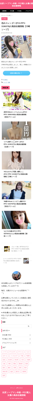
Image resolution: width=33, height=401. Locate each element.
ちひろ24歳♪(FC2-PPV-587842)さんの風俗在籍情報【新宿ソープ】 (15, 233)
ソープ (5, 82)
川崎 (9, 82)
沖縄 (14, 367)
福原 (11, 371)
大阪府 (28, 359)
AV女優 (12, 11)
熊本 (25, 367)
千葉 (22, 355)
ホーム (12, 388)
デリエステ (12, 352)
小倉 (4, 363)
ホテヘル (5, 355)
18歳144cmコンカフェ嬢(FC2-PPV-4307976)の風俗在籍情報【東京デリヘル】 (15, 203)
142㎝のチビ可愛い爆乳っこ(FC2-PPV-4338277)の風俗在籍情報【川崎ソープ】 (15, 174)
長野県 (24, 371)
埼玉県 (16, 359)
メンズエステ (14, 355)
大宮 (22, 359)
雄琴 (4, 375)
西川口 (17, 371)
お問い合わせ (19, 388)
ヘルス (28, 352)
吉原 (4, 359)
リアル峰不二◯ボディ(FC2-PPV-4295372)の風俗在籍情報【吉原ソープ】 (15, 144)
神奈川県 (5, 371)
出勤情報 (4, 11)
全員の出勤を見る (15, 73)
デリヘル (20, 352)
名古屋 (10, 359)
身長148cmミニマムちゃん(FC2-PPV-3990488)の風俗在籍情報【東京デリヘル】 (15, 114)
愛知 (14, 363)
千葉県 (28, 355)
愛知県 (20, 363)
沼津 (20, 367)
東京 (4, 367)
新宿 (26, 363)
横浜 (9, 367)
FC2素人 (20, 11)
